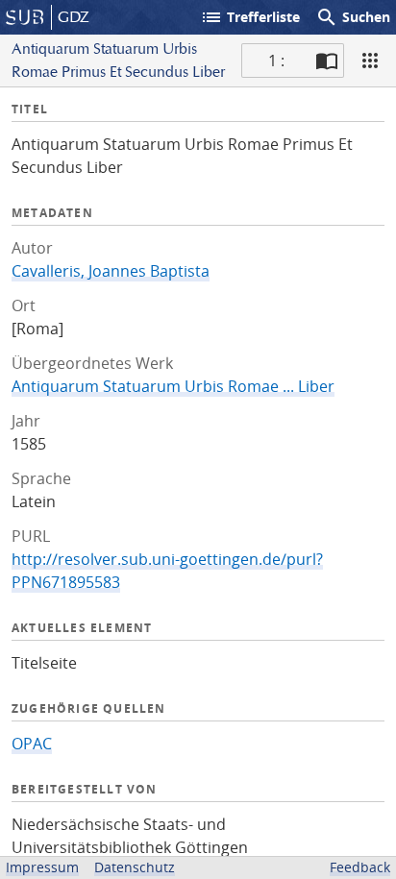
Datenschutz (134, 867)
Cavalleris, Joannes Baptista (111, 270)
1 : (276, 60)
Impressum (42, 867)
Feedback (360, 867)
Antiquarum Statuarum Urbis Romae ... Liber (173, 386)
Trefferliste (250, 17)
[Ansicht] (370, 60)
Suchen (352, 17)
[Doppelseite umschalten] (326, 60)
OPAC (32, 743)
